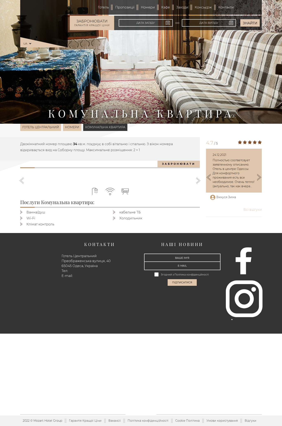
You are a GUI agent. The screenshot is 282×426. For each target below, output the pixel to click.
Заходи (182, 7)
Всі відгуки (252, 210)
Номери (148, 7)
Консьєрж (203, 7)
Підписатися (182, 282)
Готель (103, 7)
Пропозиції (124, 7)
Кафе (165, 7)
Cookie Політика (187, 420)
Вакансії (114, 420)
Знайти (250, 23)
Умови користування (222, 420)
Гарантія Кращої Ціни (85, 420)
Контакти (226, 7)
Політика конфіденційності (191, 274)
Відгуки (250, 420)
